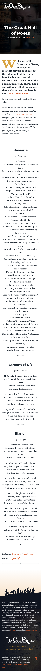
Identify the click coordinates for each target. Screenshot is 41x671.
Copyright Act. (31, 630)
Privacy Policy (17, 664)
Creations (16, 554)
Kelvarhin (30, 37)
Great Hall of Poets (17, 93)
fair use (13, 630)
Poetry (30, 554)
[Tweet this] (14, 558)
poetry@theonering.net (21, 114)
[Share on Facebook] (18, 558)
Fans (24, 554)
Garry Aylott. (7, 664)
